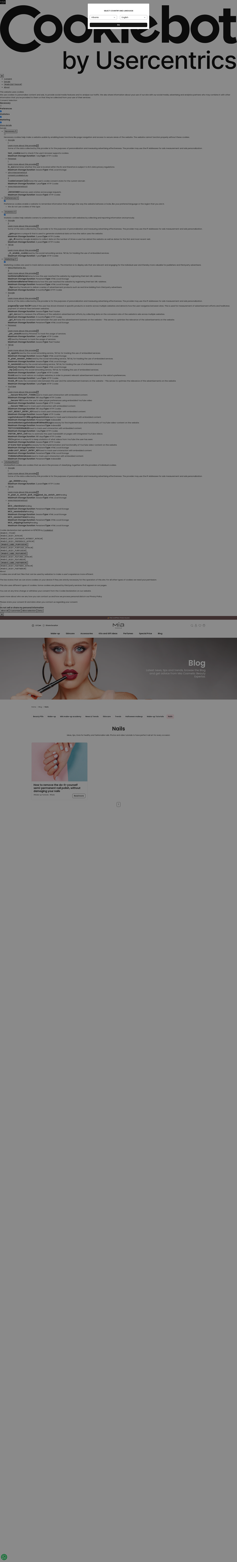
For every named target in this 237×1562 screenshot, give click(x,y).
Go (118, 25)
